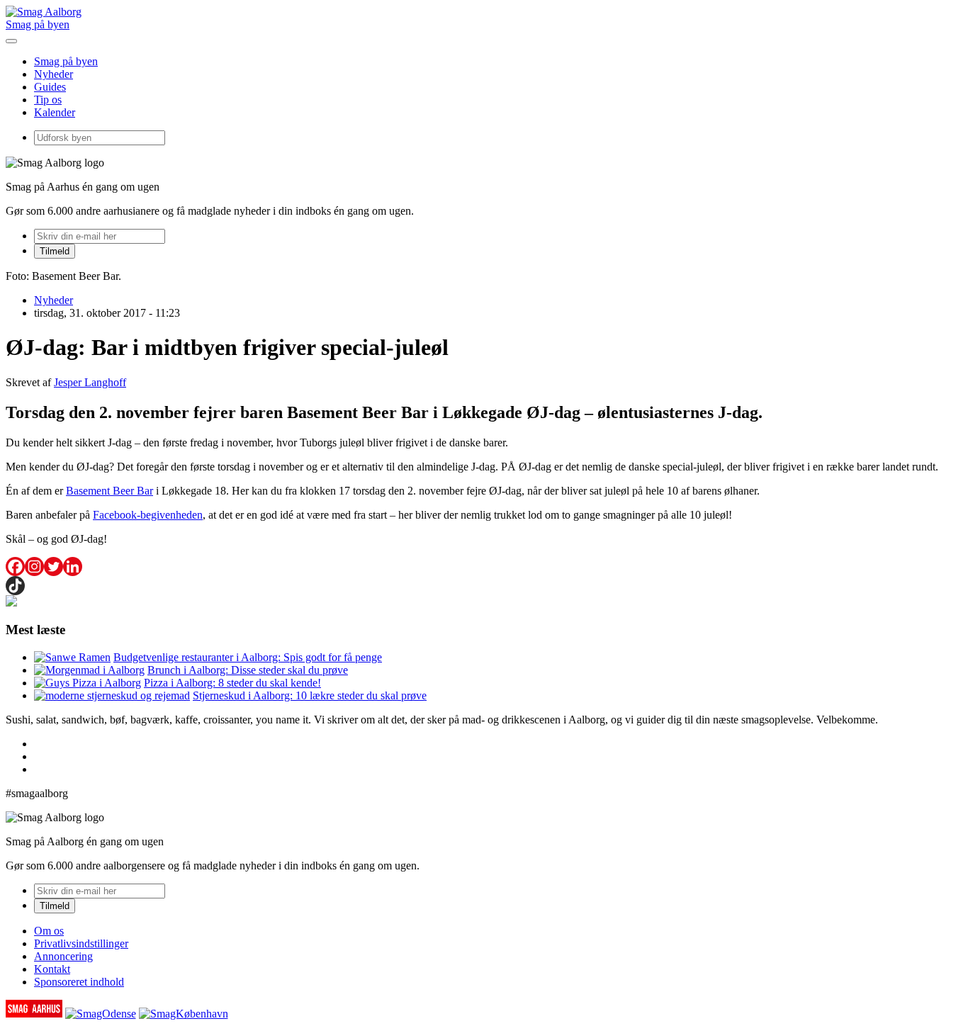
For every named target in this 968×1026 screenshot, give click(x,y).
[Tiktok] (15, 585)
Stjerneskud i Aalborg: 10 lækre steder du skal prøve (310, 695)
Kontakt (52, 969)
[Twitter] (53, 566)
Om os (49, 931)
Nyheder (53, 74)
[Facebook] (15, 566)
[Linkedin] (72, 566)
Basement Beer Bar (109, 491)
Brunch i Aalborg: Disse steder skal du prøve (247, 670)
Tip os (48, 100)
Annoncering (63, 956)
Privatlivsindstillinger (81, 943)
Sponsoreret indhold (79, 982)
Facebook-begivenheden (148, 515)
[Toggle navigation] (11, 41)
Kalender (54, 112)
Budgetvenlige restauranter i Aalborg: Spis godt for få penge (247, 657)
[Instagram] (34, 566)
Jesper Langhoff (90, 382)
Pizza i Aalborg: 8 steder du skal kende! (232, 683)
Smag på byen (37, 24)
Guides (50, 87)
